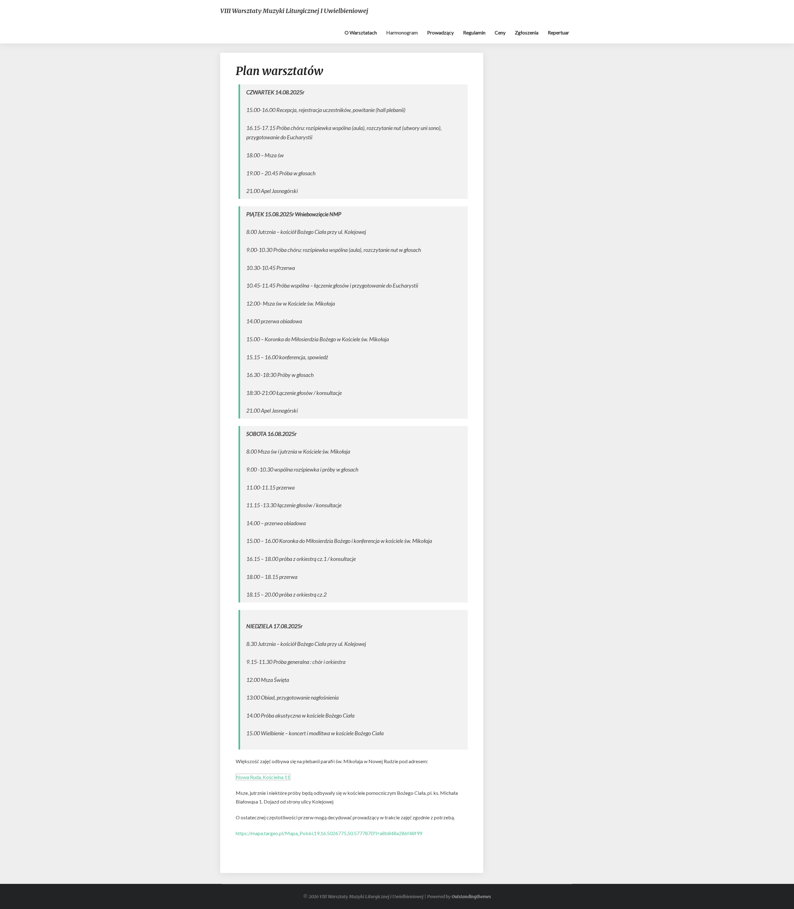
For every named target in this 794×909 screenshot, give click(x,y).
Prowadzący (440, 32)
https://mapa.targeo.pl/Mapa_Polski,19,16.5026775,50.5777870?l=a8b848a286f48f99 (329, 833)
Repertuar (558, 32)
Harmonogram (402, 32)
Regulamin (474, 32)
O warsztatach (361, 32)
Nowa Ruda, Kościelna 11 (263, 777)
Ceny (500, 32)
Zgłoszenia (526, 32)
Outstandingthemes (471, 896)
